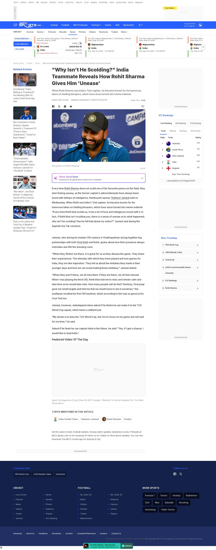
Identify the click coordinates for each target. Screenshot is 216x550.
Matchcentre (86, 518)
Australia (176, 143)
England (175, 168)
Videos (92, 32)
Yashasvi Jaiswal (120, 197)
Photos (82, 32)
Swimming (150, 509)
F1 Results (134, 432)
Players (49, 513)
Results (63, 32)
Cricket (54, 25)
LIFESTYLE (69, 2)
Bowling (183, 131)
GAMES (94, 2)
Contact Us (116, 533)
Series (40, 32)
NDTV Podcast (80, 25)
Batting (173, 131)
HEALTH (79, 2)
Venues (19, 518)
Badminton (128, 25)
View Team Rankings (181, 174)
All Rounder (196, 131)
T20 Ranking (195, 123)
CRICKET (52, 2)
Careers (103, 533)
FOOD (60, 2)
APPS (112, 2)
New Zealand (178, 156)
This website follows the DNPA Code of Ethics (125, 539)
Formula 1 (96, 25)
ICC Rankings (171, 280)
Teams (114, 32)
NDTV (16, 2)
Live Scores (21, 494)
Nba (157, 502)
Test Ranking (166, 123)
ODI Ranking (180, 123)
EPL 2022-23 (116, 494)
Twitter (103, 435)
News (73, 32)
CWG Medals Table (173, 252)
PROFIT (31, 2)
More (124, 32)
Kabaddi (169, 502)
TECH (86, 2)
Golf (117, 25)
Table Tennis (168, 509)
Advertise (17, 533)
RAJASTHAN (121, 2)
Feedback (43, 533)
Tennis (108, 25)
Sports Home (18, 63)
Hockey (176, 495)
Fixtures (52, 32)
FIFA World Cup (172, 245)
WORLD (23, 2)
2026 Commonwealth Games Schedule (178, 270)
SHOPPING (103, 2)
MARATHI (139, 2)
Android (90, 439)
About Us (30, 533)
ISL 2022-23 (86, 494)
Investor (69, 533)
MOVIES (44, 2)
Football (65, 25)
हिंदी (37, 2)
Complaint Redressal (86, 533)
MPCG (130, 2)
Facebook (79, 435)
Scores (30, 32)
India (174, 162)
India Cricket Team (68, 419)
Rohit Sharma (71, 188)
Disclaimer (56, 533)
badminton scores (120, 432)
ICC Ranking (51, 518)
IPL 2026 (20, 49)
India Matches (22, 44)
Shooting (183, 502)
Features (103, 32)
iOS (98, 439)
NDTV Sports (58, 435)
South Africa (177, 150)
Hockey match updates (100, 432)
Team (163, 131)
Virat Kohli (82, 242)
